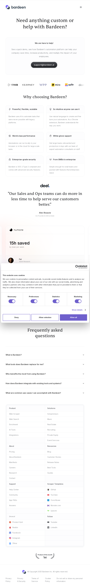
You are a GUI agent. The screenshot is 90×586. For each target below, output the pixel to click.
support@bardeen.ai (44, 65)
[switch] (34, 301)
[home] (16, 7)
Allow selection (45, 317)
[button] (80, 7)
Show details (77, 310)
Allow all (73, 317)
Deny (16, 317)
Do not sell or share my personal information (70, 579)
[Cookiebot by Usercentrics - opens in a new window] (77, 267)
